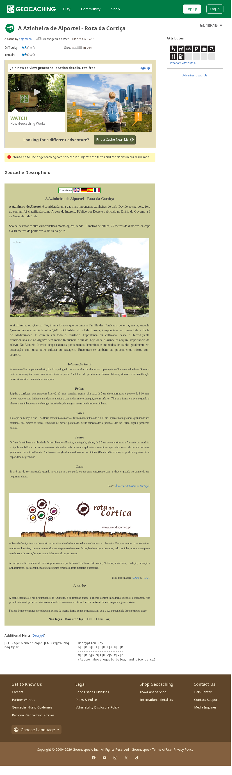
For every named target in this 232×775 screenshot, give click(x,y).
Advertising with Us (194, 75)
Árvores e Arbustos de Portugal (132, 486)
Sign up (192, 9)
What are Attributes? (183, 63)
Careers (17, 692)
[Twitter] (126, 757)
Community (90, 9)
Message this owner (56, 39)
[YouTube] (104, 757)
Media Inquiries (205, 707)
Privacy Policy (183, 749)
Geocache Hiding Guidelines (32, 707)
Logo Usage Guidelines (92, 692)
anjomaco (25, 39)
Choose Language (38, 729)
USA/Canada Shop (153, 692)
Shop (115, 9)
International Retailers (156, 699)
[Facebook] (93, 757)
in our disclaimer (137, 157)
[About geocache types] (10, 28)
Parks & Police (86, 699)
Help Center (203, 692)
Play (66, 9)
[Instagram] (115, 757)
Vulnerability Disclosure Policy (97, 707)
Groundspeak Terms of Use (152, 749)
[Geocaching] (31, 9)
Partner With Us (23, 699)
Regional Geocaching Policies (33, 715)
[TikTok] (137, 757)
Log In (215, 9)
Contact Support (206, 699)
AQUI (135, 577)
